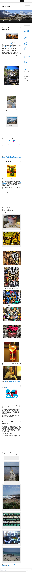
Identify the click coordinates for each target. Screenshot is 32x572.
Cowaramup (9, 453)
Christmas (10, 381)
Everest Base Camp (4, 157)
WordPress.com (25, 69)
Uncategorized (25, 62)
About (6, 20)
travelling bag (6, 6)
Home (3, 20)
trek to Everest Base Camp (8, 46)
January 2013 (25, 43)
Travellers (25, 59)
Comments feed (25, 68)
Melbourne (15, 381)
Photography (17, 564)
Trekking (20, 157)
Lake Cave (10, 564)
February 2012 (25, 52)
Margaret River (14, 564)
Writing (24, 63)
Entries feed (25, 67)
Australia (6, 381)
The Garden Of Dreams (26, 30)
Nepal (14, 157)
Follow (25, 78)
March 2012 (25, 51)
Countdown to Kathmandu (14, 43)
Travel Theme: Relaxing (26, 31)
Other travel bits (25, 58)
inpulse (12, 381)
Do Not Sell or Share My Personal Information (22, 569)
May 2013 (25, 40)
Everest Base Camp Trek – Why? (6, 22)
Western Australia (4, 565)
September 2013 (25, 36)
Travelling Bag (26, 82)
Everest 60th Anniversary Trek (8, 156)
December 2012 (25, 44)
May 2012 (25, 50)
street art (18, 381)
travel (18, 157)
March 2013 (25, 41)
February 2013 (25, 42)
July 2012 (25, 48)
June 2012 (25, 49)
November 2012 (25, 45)
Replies (3, 382)
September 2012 (25, 46)
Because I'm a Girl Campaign (16, 156)
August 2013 (25, 37)
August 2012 (25, 47)
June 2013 (25, 39)
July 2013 (25, 38)
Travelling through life (26, 60)
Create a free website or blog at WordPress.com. (11, 569)
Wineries (8, 565)
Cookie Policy (15, 570)
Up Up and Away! (6, 386)
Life (13, 157)
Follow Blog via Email (26, 71)
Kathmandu (11, 157)
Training (16, 157)
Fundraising (8, 157)
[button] (12, 35)
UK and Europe (25, 61)
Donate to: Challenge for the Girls (17, 20)
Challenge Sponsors (10, 20)
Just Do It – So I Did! (7, 162)
